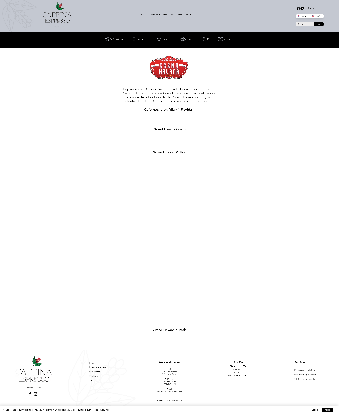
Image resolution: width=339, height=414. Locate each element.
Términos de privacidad (305, 374)
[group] (169, 138)
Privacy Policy (104, 409)
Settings (315, 409)
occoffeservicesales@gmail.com (169, 391)
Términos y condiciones (305, 370)
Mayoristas (94, 371)
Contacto (94, 376)
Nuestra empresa (97, 367)
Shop (91, 380)
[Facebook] (30, 394)
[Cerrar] (335, 410)
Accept (327, 409)
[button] (300, 8)
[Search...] (319, 24)
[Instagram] (35, 394)
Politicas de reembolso (305, 379)
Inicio (91, 363)
